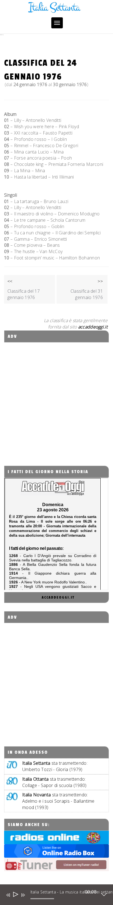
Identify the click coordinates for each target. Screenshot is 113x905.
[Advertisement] (56, 399)
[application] (53, 895)
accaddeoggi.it (58, 597)
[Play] (15, 895)
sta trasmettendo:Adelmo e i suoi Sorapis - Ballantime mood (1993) (58, 801)
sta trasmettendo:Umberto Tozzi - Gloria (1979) (54, 766)
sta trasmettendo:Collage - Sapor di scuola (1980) (54, 782)
